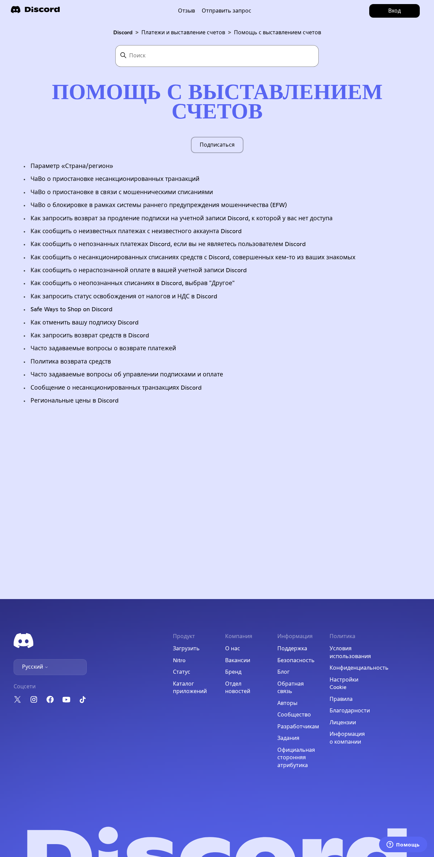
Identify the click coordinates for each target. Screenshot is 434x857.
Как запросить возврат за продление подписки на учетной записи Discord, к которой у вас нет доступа (182, 219)
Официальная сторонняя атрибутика (296, 757)
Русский (33, 667)
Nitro (179, 660)
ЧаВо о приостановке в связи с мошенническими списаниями (122, 192)
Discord (123, 32)
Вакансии (237, 660)
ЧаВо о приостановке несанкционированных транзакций (115, 179)
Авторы (287, 703)
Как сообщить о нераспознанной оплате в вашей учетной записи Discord (139, 270)
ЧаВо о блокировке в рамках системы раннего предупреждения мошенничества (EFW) (159, 205)
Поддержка (292, 648)
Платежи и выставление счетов (183, 32)
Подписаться (217, 145)
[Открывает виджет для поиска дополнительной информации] (403, 845)
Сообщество (294, 715)
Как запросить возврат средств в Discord (90, 336)
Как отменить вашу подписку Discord (85, 323)
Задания (288, 738)
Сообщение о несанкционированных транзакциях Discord (116, 388)
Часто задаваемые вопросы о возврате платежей (103, 349)
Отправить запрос (226, 11)
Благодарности (350, 710)
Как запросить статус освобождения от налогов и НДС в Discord (124, 297)
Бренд (233, 672)
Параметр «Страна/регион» (72, 166)
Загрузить (186, 648)
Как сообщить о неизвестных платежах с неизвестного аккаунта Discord (136, 231)
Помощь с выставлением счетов (277, 32)
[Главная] (35, 11)
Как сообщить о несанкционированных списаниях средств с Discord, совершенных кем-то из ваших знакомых (193, 258)
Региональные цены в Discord (75, 401)
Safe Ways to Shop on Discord (72, 309)
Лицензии (343, 722)
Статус (181, 672)
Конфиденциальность (359, 668)
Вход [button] (394, 11)
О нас (232, 648)
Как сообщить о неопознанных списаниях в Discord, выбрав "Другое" (133, 283)
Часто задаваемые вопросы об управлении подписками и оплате (127, 375)
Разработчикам (298, 726)
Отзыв (186, 11)
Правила (341, 699)
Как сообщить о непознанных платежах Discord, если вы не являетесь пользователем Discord (168, 244)
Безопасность (296, 660)
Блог (283, 672)
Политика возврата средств (71, 362)
